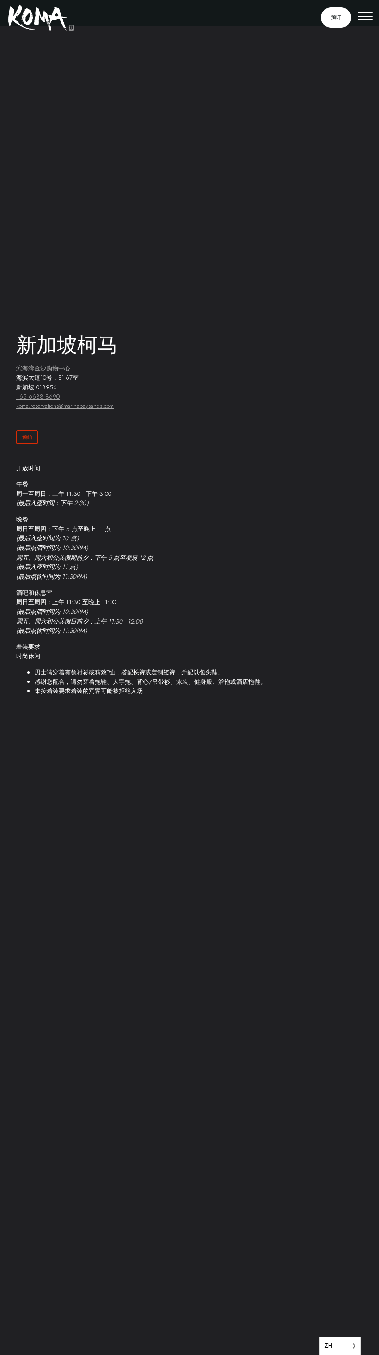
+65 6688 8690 (38, 396)
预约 (27, 437)
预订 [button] (336, 17)
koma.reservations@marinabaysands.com (65, 405)
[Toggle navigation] (365, 17)
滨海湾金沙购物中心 (43, 368)
